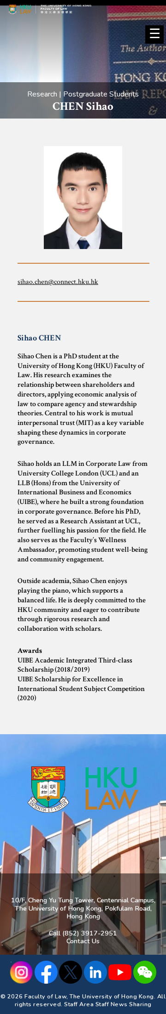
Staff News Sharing (123, 1004)
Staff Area (79, 1004)
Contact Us (83, 941)
